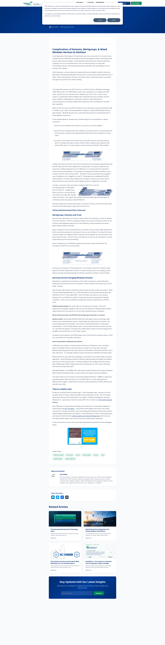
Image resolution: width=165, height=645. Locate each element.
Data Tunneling (86, 455)
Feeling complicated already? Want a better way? (69, 210)
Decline (114, 20)
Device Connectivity (58, 455)
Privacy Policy (101, 10)
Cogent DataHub (58, 459)
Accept (100, 20)
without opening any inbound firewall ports (86, 416)
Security (96, 455)
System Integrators (70, 459)
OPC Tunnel (70, 455)
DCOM (77, 455)
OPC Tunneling (69, 409)
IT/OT (102, 455)
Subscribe (99, 593)
